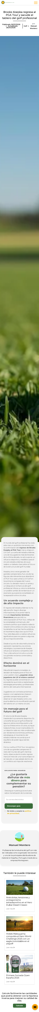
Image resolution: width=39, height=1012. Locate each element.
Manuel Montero (19, 845)
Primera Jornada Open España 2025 (18, 976)
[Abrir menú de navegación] (36, 3)
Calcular (19, 1006)
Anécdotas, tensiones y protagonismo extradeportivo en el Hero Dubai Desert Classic (19, 901)
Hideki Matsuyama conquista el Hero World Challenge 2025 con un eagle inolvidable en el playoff (18, 939)
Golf (25, 26)
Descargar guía (13, 806)
